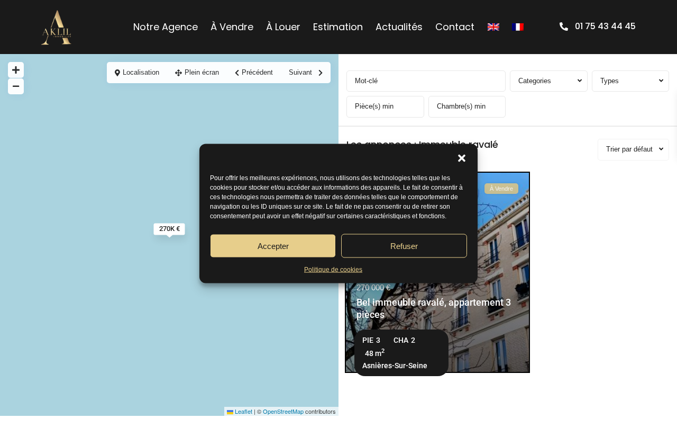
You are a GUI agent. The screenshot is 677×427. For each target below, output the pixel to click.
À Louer (283, 26)
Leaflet (242, 411)
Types (609, 81)
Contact (454, 26)
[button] (461, 157)
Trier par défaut (629, 149)
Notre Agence (165, 26)
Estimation (338, 26)
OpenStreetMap (283, 411)
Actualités (399, 26)
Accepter (273, 245)
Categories (534, 81)
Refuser (404, 245)
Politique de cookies (333, 269)
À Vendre (232, 26)
